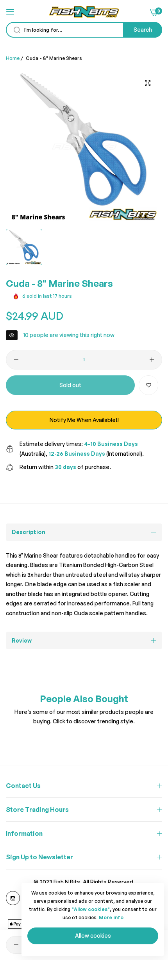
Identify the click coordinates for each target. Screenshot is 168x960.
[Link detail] (13, 898)
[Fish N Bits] (84, 12)
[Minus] (16, 359)
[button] (148, 385)
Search (143, 29)
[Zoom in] (147, 83)
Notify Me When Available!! (84, 420)
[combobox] (84, 30)
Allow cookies (93, 935)
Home (13, 58)
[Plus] (152, 359)
